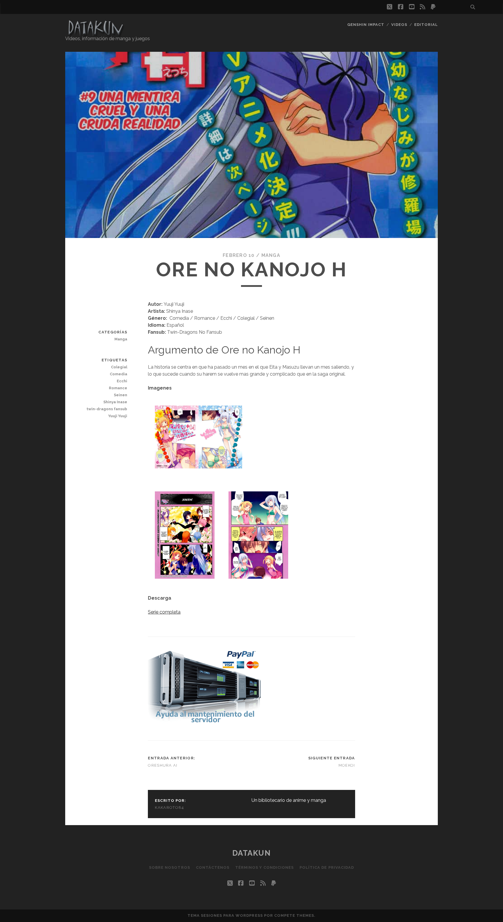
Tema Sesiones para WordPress (225, 915)
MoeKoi (347, 765)
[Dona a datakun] (204, 723)
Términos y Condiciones (264, 867)
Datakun (251, 853)
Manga (270, 255)
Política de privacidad (327, 867)
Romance (118, 388)
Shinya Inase (115, 402)
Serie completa (164, 612)
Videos (399, 24)
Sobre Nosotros (169, 867)
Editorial (426, 24)
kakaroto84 (169, 807)
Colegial (119, 367)
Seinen (120, 395)
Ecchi (122, 381)
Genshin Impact (366, 24)
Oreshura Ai (162, 765)
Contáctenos (212, 867)
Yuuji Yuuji (117, 416)
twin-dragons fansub (106, 409)
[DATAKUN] (95, 34)
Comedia (118, 374)
